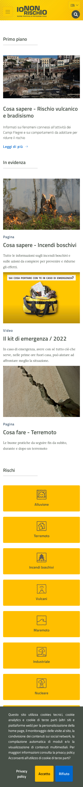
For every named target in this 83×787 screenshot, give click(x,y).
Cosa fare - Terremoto (29, 432)
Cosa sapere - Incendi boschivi (39, 245)
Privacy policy (21, 773)
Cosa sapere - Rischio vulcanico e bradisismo (40, 112)
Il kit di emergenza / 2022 (35, 338)
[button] (41, 498)
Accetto (44, 773)
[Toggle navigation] (8, 12)
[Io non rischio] (32, 11)
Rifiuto (64, 773)
